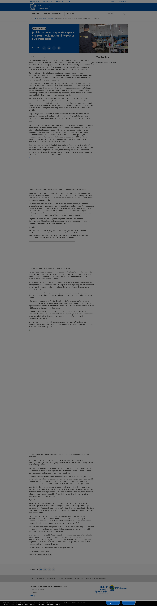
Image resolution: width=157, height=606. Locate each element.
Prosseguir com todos (128, 603)
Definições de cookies (113, 603)
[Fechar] (154, 603)
